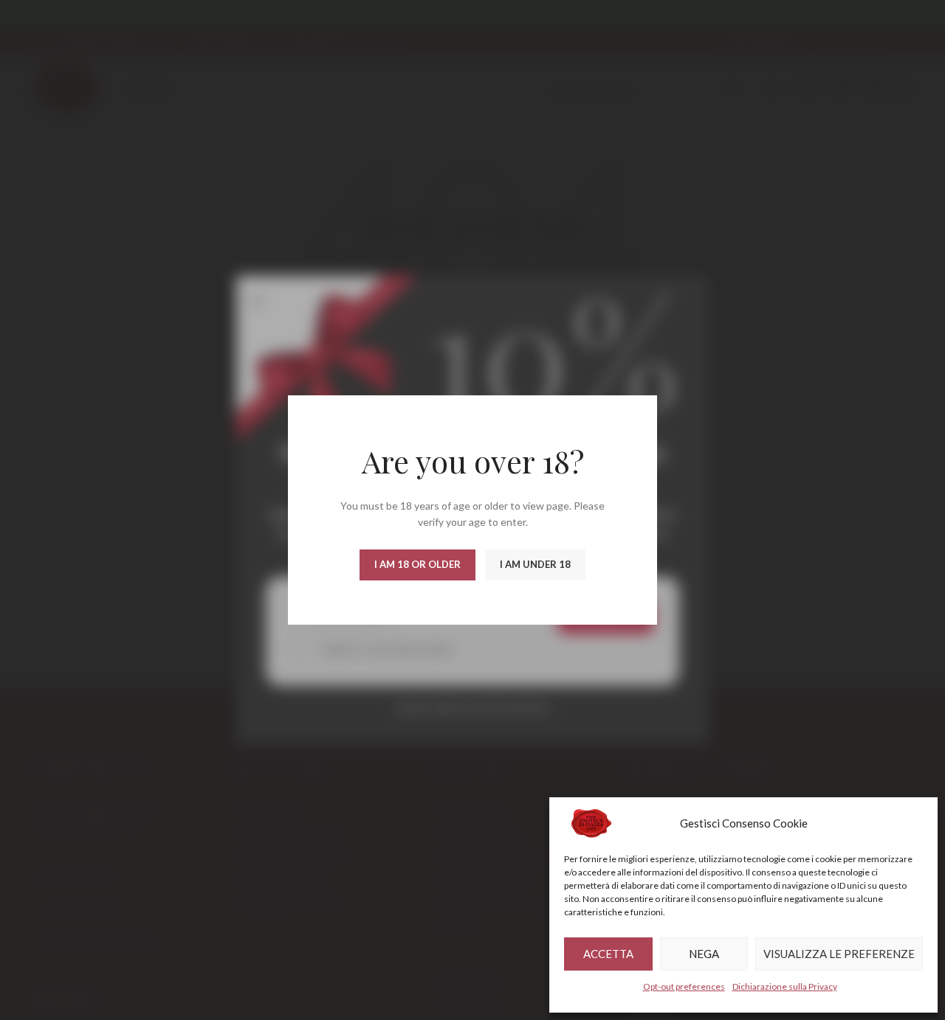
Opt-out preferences (684, 986)
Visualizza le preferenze (839, 953)
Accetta (608, 953)
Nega (704, 953)
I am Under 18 (535, 564)
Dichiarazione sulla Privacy (784, 986)
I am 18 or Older (417, 564)
